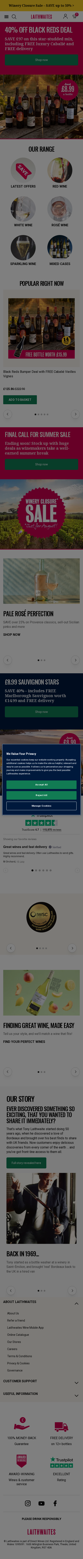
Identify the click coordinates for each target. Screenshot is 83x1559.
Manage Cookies (42, 805)
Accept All (41, 784)
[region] (41, 779)
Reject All (41, 795)
